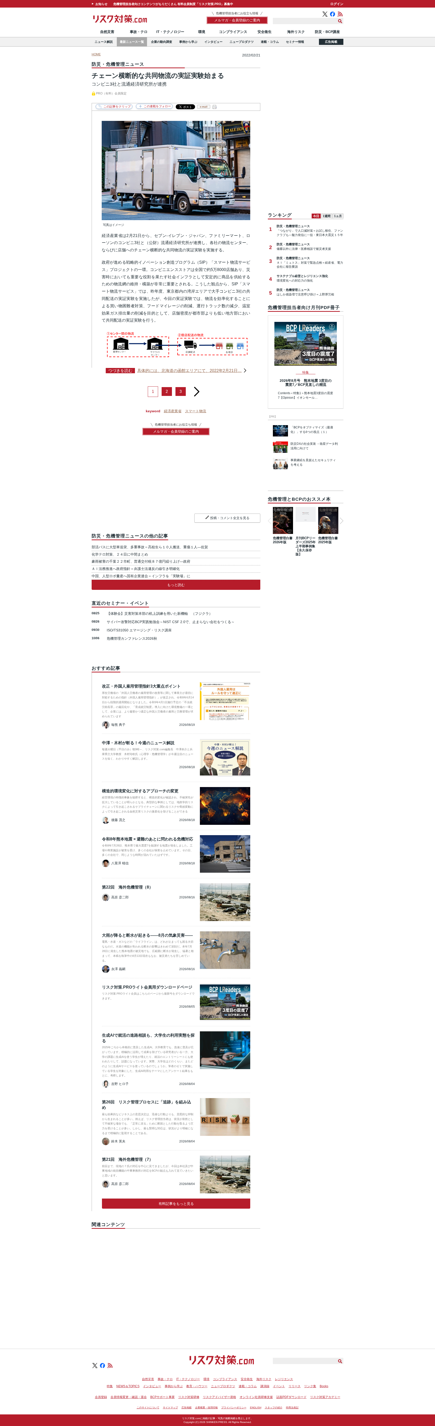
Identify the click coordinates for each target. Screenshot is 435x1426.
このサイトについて (148, 1407)
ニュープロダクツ (242, 42)
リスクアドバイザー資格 (219, 1397)
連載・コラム (270, 42)
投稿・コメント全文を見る (229, 518)
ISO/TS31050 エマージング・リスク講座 (139, 630)
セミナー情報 (295, 42)
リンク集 (310, 1386)
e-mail (203, 106)
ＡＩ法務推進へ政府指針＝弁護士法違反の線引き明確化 (136, 569)
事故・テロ (139, 32)
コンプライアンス (233, 32)
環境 (201, 32)
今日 (316, 216)
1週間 (327, 216)
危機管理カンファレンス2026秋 (132, 638)
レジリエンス (284, 1379)
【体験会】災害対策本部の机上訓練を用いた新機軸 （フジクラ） (159, 614)
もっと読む (176, 585)
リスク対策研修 (188, 1397)
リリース (294, 1386)
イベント (279, 1386)
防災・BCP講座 (327, 32)
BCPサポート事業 (162, 1397)
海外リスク (296, 32)
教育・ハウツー (196, 1386)
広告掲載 (331, 42)
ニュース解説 (104, 42)
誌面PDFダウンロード (291, 1397)
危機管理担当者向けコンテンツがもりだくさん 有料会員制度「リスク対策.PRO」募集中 (173, 4)
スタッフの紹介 (273, 1407)
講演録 (264, 1386)
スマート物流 (195, 411)
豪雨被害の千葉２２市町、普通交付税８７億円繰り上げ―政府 (141, 561)
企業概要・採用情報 (206, 1407)
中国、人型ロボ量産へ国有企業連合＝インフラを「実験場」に (141, 576)
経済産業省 (173, 411)
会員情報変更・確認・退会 (129, 1397)
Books (324, 1386)
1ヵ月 (338, 216)
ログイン (336, 4)
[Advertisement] (176, 1283)
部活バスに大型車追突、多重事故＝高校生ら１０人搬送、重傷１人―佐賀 (150, 547)
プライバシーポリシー (233, 1407)
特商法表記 (292, 1407)
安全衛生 (265, 32)
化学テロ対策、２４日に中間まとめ (120, 554)
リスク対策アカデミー (325, 1397)
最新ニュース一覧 (132, 42)
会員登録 (101, 1397)
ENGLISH (255, 1407)
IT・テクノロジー (170, 32)
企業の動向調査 (161, 42)
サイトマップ (170, 1407)
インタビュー (213, 42)
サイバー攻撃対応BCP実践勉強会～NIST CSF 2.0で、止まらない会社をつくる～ (171, 622)
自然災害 (107, 32)
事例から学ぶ (188, 42)
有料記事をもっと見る (176, 1204)
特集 (110, 1386)
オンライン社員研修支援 (256, 1397)
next (197, 390)
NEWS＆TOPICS (127, 1386)
